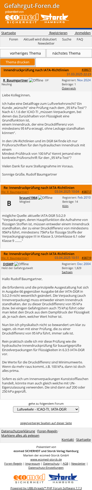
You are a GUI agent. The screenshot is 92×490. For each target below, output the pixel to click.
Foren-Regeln (47, 431)
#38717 (86, 191)
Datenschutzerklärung (18, 431)
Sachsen (67, 272)
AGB (65, 463)
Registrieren (58, 32)
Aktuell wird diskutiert (40, 39)
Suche (66, 39)
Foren (13, 39)
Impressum (32, 463)
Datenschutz (51, 463)
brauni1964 (28, 197)
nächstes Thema (67, 53)
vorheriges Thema (25, 53)
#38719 (86, 258)
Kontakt (68, 439)
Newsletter (46, 43)
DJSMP (8, 264)
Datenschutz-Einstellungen (46, 467)
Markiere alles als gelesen (20, 435)
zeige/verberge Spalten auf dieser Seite (46, 423)
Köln (65, 206)
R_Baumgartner (15, 80)
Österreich (69, 88)
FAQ (80, 39)
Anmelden (82, 32)
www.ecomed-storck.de (46, 459)
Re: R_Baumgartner (15, 192)
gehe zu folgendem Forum (46, 403)
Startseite (8, 32)
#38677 (86, 70)
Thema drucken (17, 62)
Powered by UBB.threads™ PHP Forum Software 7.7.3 (46, 488)
